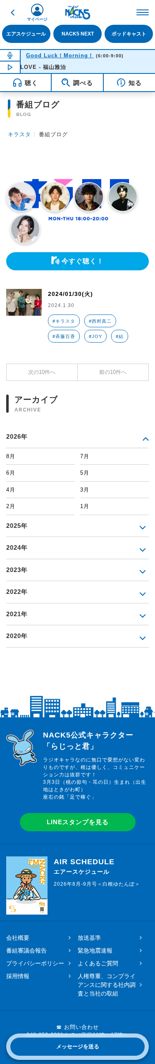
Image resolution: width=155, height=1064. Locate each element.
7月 (84, 456)
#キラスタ (63, 321)
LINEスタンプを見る (78, 821)
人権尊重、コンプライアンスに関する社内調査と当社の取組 (107, 985)
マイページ (37, 19)
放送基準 (89, 937)
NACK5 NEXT (78, 33)
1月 (84, 506)
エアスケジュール (26, 33)
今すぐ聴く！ (83, 261)
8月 (10, 456)
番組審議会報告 (26, 950)
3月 (84, 490)
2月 (10, 506)
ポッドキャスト (129, 33)
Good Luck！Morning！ (60, 55)
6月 (10, 473)
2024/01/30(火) (70, 294)
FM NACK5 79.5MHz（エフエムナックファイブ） (78, 12)
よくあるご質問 (98, 963)
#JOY (95, 336)
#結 (120, 336)
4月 (10, 490)
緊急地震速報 (95, 950)
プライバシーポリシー (35, 963)
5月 (84, 473)
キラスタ (19, 134)
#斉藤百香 (63, 336)
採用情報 (17, 976)
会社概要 (17, 937)
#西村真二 (100, 321)
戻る (12, 12)
